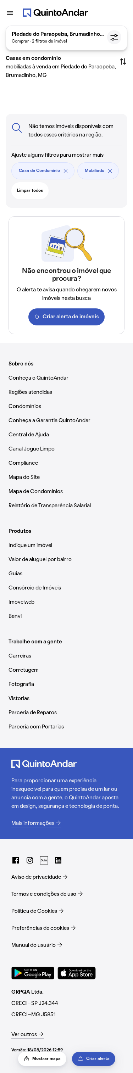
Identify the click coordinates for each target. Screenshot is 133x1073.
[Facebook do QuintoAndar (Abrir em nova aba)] (15, 860)
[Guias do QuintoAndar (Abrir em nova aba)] (44, 860)
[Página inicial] (55, 13)
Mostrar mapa (46, 1059)
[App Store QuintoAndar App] (76, 973)
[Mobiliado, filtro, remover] (109, 170)
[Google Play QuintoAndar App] (33, 973)
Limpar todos (30, 190)
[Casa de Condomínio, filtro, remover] (65, 170)
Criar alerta (98, 1059)
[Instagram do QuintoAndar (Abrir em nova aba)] (30, 860)
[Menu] (10, 13)
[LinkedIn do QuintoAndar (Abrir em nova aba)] (58, 860)
